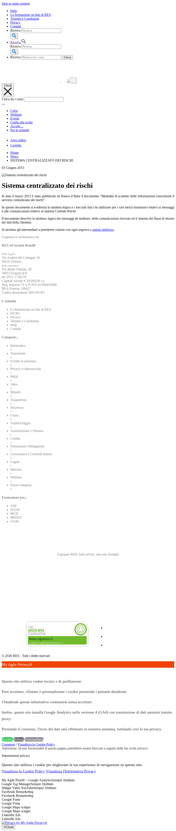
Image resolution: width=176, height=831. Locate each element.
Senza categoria (21, 485)
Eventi (14, 118)
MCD (14, 513)
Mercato (15, 469)
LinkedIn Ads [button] (11, 815)
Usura (14, 415)
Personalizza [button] (34, 739)
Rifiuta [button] (19, 739)
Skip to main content (16, 3)
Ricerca (15, 30)
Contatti (15, 26)
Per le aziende (19, 130)
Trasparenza (18, 400)
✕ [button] (3, 671)
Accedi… (16, 126)
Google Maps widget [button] (16, 807)
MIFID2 (16, 517)
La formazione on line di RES (30, 15)
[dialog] (88, 702)
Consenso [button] (8, 744)
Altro (13, 384)
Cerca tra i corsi (12, 99)
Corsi (14, 111)
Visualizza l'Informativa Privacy (71, 771)
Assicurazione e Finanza (26, 431)
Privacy (15, 22)
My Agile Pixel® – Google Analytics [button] (27, 780)
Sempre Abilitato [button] (63, 780)
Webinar (16, 114)
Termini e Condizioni (24, 18)
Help (13, 11)
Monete (15, 392)
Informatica (18, 345)
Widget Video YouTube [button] (17, 788)
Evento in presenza (23, 361)
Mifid (14, 376)
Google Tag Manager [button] (16, 784)
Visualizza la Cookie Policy (36, 744)
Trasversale (18, 353)
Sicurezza (16, 407)
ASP (13, 506)
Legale (15, 462)
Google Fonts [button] (11, 799)
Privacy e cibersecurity (25, 369)
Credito (15, 438)
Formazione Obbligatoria (27, 446)
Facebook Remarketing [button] (17, 792)
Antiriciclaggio (20, 423)
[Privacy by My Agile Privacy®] (24, 823)
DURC (15, 313)
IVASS (15, 510)
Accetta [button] (8, 739)
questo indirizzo (103, 229)
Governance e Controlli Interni (31, 454)
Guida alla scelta (21, 122)
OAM (14, 521)
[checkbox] (88, 796)
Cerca (67, 57)
